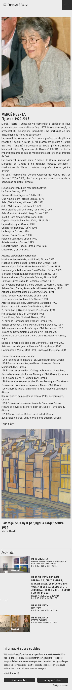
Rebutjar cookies (19, 680)
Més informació (11, 673)
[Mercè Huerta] (15, 564)
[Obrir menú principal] (67, 5)
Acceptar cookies (52, 680)
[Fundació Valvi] (14, 5)
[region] (36, 62)
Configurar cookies (60, 685)
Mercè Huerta (39, 558)
